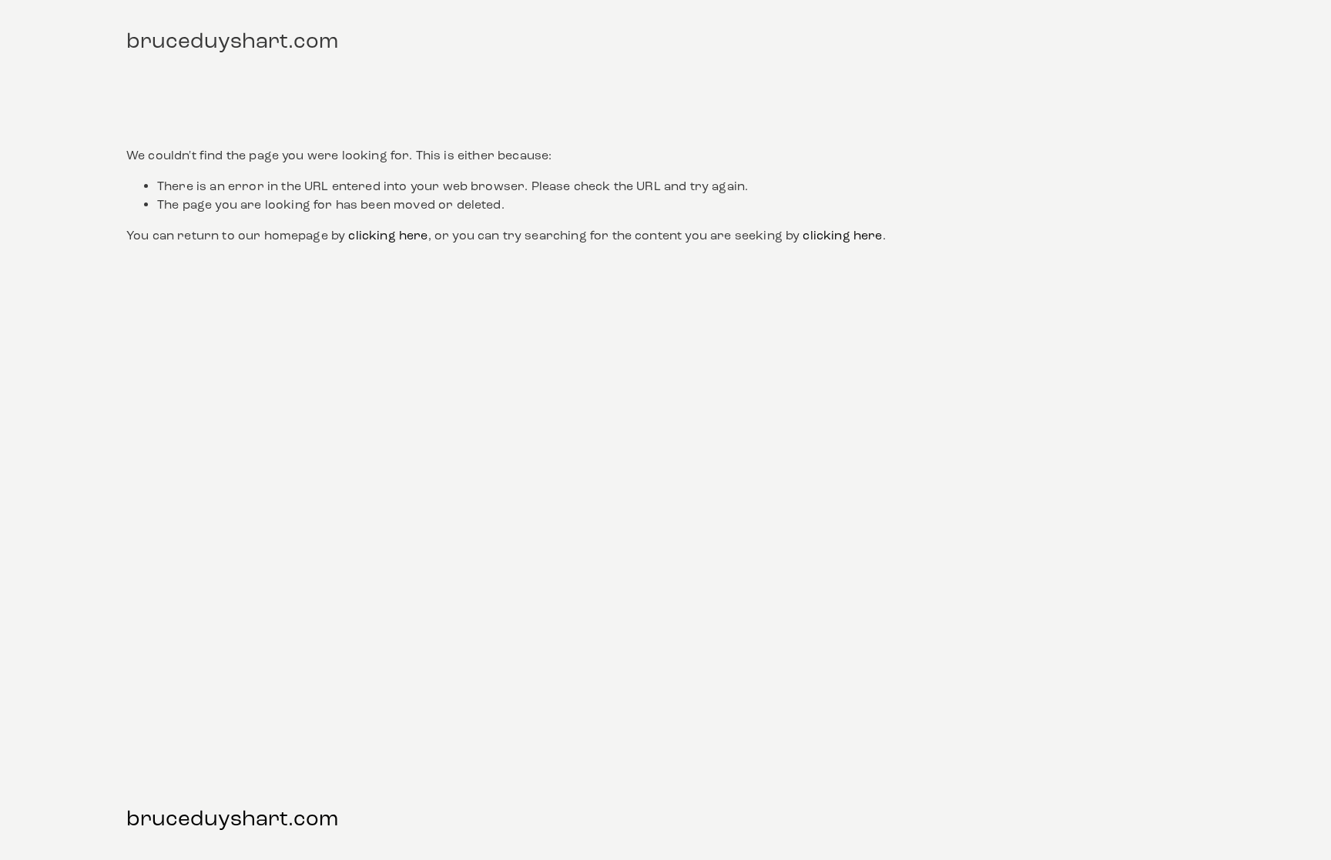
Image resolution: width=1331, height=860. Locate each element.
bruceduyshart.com (232, 41)
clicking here (387, 235)
